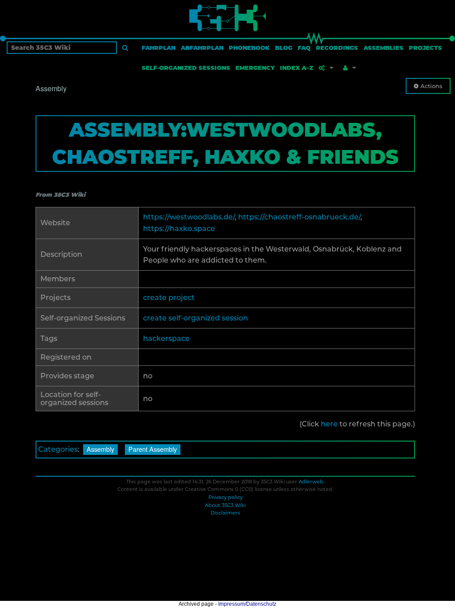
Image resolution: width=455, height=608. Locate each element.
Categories (58, 449)
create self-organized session (195, 318)
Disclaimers (225, 513)
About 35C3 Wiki (225, 505)
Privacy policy (225, 497)
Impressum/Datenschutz (247, 604)
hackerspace (166, 338)
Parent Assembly (152, 449)
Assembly (100, 449)
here (329, 424)
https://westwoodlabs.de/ (189, 217)
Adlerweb (311, 481)
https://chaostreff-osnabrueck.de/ (299, 217)
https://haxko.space (179, 228)
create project (169, 297)
